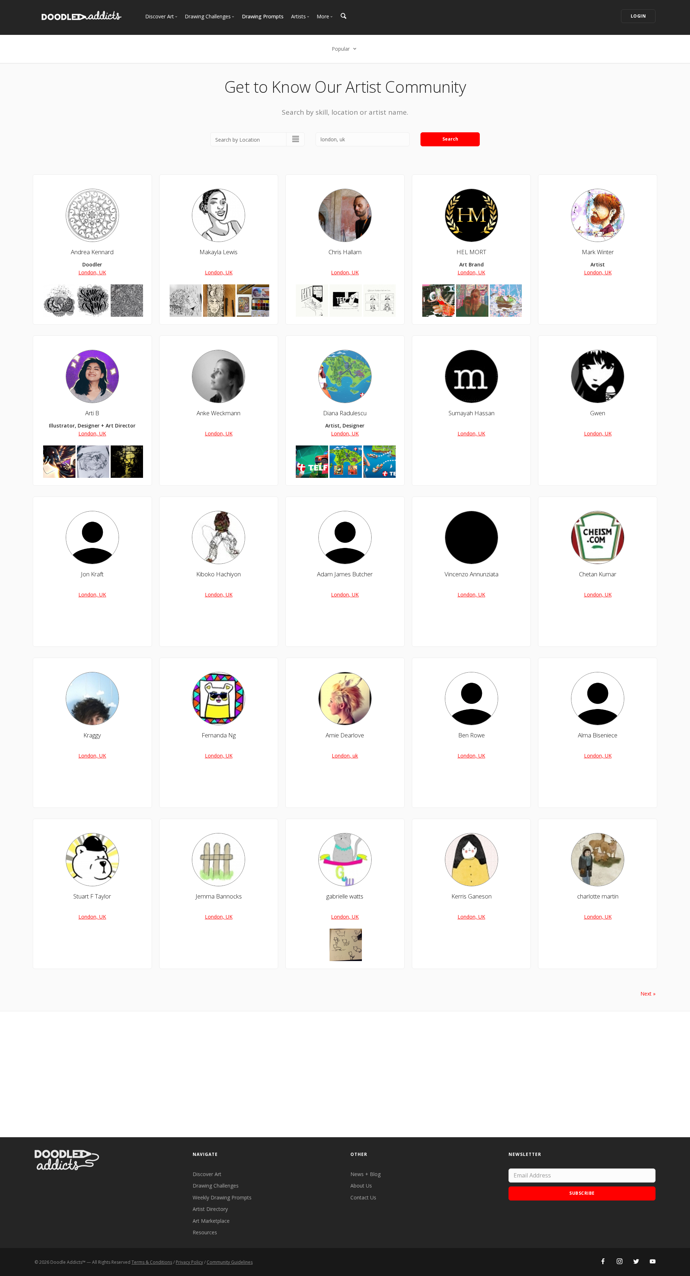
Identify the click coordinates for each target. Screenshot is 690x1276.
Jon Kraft (92, 574)
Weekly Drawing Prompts (222, 1197)
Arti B (92, 413)
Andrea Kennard (92, 252)
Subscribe (582, 1193)
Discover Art (207, 1174)
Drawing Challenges (216, 1185)
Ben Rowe (471, 735)
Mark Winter (598, 252)
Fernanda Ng (219, 735)
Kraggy (92, 735)
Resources (205, 1232)
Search (450, 139)
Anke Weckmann (218, 413)
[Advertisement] (345, 1074)
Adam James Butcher (345, 574)
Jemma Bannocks (219, 896)
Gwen (597, 413)
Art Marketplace (211, 1220)
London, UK (92, 272)
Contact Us (363, 1197)
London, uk (345, 755)
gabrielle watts (344, 896)
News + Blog (365, 1174)
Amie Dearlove (345, 735)
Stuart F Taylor (92, 896)
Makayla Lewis (218, 252)
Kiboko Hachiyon (218, 574)
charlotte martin (597, 896)
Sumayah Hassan (471, 413)
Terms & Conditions (152, 1262)
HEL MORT (471, 252)
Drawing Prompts (263, 16)
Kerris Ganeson (471, 896)
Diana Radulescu (345, 413)
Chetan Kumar (597, 574)
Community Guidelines (230, 1262)
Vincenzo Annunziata (471, 574)
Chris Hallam (345, 252)
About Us (361, 1185)
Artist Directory (210, 1209)
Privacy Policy (189, 1262)
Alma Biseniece (597, 735)
